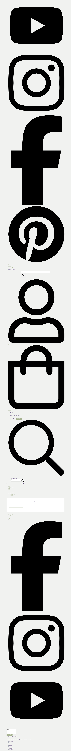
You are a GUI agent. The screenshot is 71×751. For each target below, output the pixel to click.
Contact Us (9, 488)
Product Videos (12, 494)
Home (9, 486)
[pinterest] (36, 262)
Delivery (9, 489)
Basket (13, 418)
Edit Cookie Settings (27, 739)
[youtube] (36, 50)
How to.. (9, 493)
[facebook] (36, 204)
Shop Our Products (11, 487)
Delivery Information (13, 490)
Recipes (11, 495)
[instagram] (36, 114)
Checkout (18, 418)
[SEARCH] (22, 480)
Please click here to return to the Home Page (16, 507)
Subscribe (9, 734)
